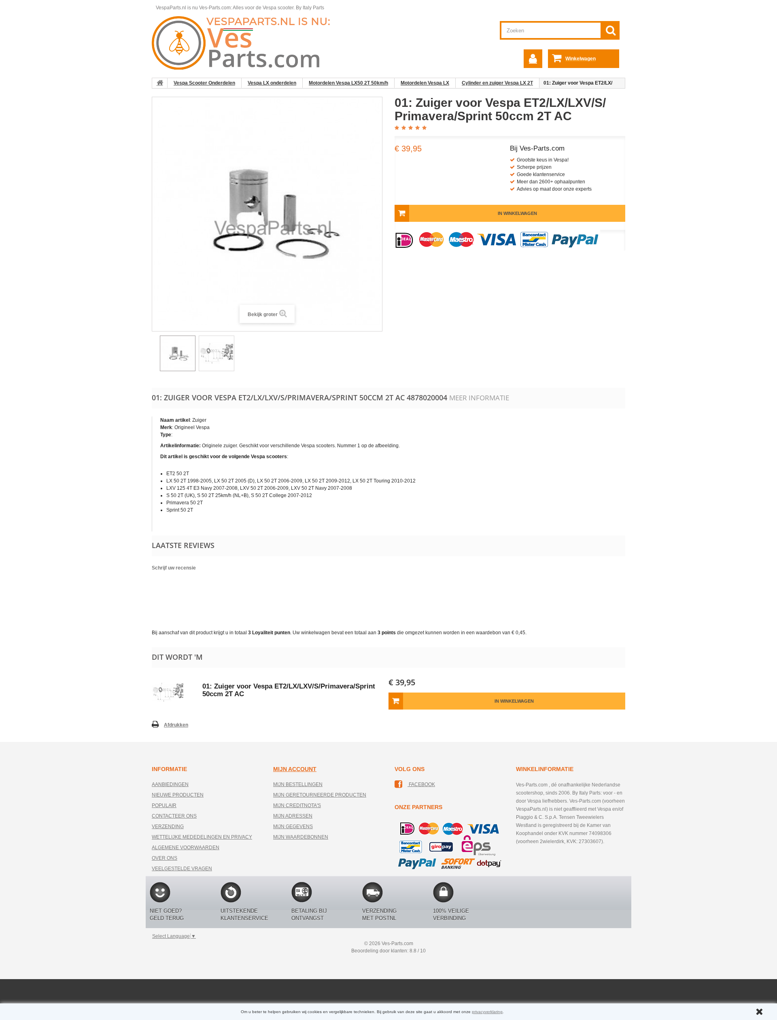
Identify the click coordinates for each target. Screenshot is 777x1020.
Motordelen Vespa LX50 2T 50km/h (348, 83)
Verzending (168, 826)
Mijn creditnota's (297, 805)
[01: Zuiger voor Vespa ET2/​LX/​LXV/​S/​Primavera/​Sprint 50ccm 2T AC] (177, 353)
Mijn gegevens (293, 826)
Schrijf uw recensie (174, 568)
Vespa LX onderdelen (272, 83)
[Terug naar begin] (160, 83)
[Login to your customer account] (533, 58)
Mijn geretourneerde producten (319, 795)
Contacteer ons (174, 816)
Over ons (164, 858)
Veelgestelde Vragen (182, 868)
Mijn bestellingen (298, 784)
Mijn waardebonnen (300, 837)
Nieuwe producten (178, 795)
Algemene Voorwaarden (185, 847)
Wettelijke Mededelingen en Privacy (202, 837)
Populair (164, 805)
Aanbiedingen (170, 784)
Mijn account (294, 769)
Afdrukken (176, 725)
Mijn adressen (292, 816)
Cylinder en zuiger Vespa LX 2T (497, 83)
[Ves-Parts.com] (245, 42)
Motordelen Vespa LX (425, 83)
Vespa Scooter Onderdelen (204, 83)
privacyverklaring (487, 1011)
